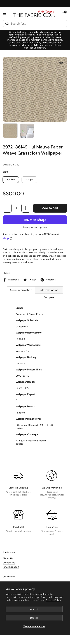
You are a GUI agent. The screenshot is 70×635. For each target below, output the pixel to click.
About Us (8, 558)
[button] (63, 13)
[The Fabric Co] (34, 13)
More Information (21, 290)
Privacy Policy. (53, 600)
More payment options (35, 227)
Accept (34, 609)
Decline (34, 617)
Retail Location (11, 566)
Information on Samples (49, 291)
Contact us (9, 562)
